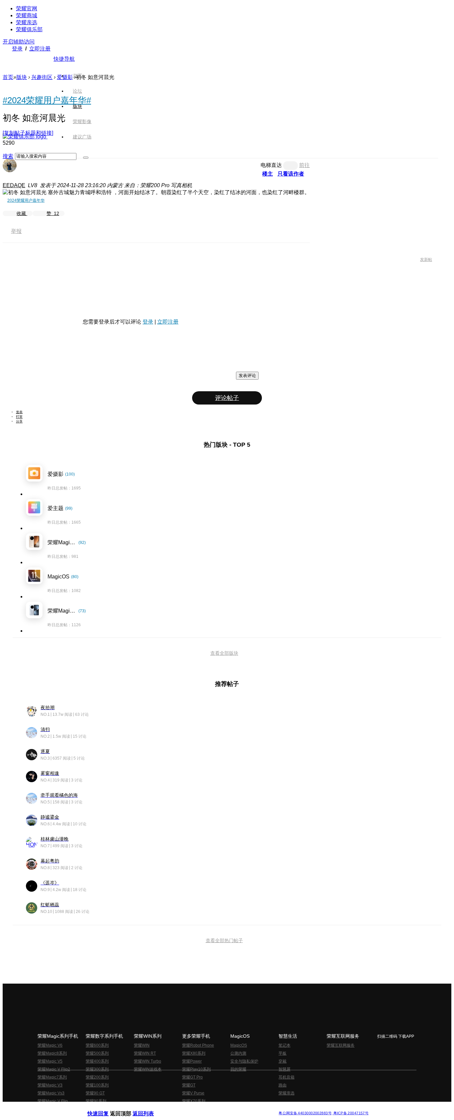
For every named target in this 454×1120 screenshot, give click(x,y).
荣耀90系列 (96, 1101)
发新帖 (426, 259)
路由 (282, 1085)
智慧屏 (284, 1069)
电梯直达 (271, 165)
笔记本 (284, 1045)
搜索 (8, 156)
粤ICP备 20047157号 (350, 1113)
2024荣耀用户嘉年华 (26, 200)
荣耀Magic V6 (50, 1045)
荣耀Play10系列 (196, 1069)
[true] (85, 158)
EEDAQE (14, 185)
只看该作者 (291, 174)
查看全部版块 (224, 653)
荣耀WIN (142, 1045)
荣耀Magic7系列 (52, 1077)
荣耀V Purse (193, 1093)
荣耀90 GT (95, 1093)
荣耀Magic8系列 (52, 1053)
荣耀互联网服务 (341, 1045)
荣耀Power (192, 1061)
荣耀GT (188, 1085)
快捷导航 (64, 59)
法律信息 (205, 1108)
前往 (304, 165)
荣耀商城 (26, 15)
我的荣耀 (238, 1069)
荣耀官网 (26, 8)
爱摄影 (65, 77)
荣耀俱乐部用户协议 (105, 1108)
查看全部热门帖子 (224, 940)
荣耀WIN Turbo (147, 1061)
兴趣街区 (42, 77)
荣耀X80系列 (193, 1053)
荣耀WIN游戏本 (148, 1069)
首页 (77, 75)
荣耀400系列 (97, 1061)
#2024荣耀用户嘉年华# (47, 100)
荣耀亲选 (26, 22)
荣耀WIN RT (145, 1053)
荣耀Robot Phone (198, 1045)
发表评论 (247, 375)
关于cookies (186, 1108)
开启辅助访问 (19, 41)
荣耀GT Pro (192, 1077)
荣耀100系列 (97, 1085)
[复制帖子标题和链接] (28, 133)
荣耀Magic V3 (50, 1085)
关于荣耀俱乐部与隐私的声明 (149, 1108)
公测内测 (238, 1053)
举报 (16, 231)
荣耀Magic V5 (50, 1061)
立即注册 (40, 48)
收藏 (22, 213)
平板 (282, 1053)
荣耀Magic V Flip (53, 1101)
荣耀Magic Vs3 (51, 1093)
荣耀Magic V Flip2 (54, 1069)
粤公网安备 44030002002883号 (305, 1113)
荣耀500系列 (97, 1053)
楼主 (267, 174)
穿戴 (282, 1061)
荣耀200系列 (97, 1077)
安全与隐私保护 (244, 1061)
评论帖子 (227, 398)
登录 (17, 48)
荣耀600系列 (97, 1045)
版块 (21, 77)
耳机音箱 (286, 1077)
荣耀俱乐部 (29, 29)
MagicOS (238, 1045)
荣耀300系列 (97, 1069)
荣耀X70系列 (193, 1101)
